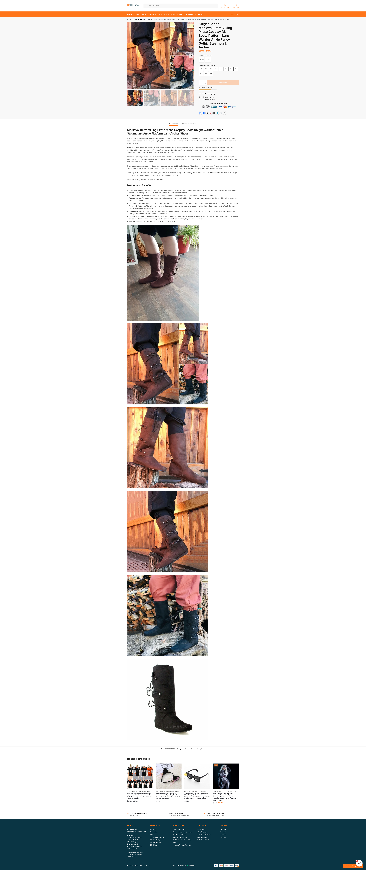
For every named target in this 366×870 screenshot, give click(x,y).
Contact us (154, 832)
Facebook (223, 829)
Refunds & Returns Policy (182, 840)
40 (216, 69)
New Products (195, 749)
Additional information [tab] (189, 124)
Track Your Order (179, 829)
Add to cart (223, 83)
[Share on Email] (214, 113)
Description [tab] (173, 124)
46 (206, 73)
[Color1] (201, 60)
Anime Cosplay (202, 832)
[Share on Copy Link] (224, 113)
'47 (201, 69)
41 (220, 69)
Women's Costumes (143, 791)
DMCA (152, 834)
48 (211, 73)
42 (226, 69)
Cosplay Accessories (138, 19)
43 (231, 69)
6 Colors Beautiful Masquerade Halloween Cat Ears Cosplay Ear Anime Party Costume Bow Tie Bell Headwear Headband (168, 796)
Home (129, 19)
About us (153, 829)
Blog (174, 842)
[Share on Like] (200, 113)
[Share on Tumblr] (221, 113)
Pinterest (223, 832)
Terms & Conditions (157, 837)
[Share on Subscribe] (217, 113)
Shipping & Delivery (180, 837)
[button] (191, 56)
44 (236, 69)
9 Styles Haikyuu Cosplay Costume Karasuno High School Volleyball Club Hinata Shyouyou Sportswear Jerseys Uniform (139, 796)
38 (206, 69)
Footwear (149, 19)
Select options (140, 807)
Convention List (155, 842)
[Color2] (208, 60)
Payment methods (179, 834)
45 (201, 73)
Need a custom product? (353, 866)
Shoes (203, 749)
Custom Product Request (182, 845)
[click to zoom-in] (160, 55)
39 (211, 69)
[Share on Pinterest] (210, 113)
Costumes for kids (203, 840)
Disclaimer (153, 845)
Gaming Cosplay (202, 837)
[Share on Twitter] (207, 113)
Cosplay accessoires (204, 834)
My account (201, 829)
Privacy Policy (155, 840)
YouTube (223, 837)
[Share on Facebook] (204, 113)
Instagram (223, 834)
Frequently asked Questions (182, 832)
